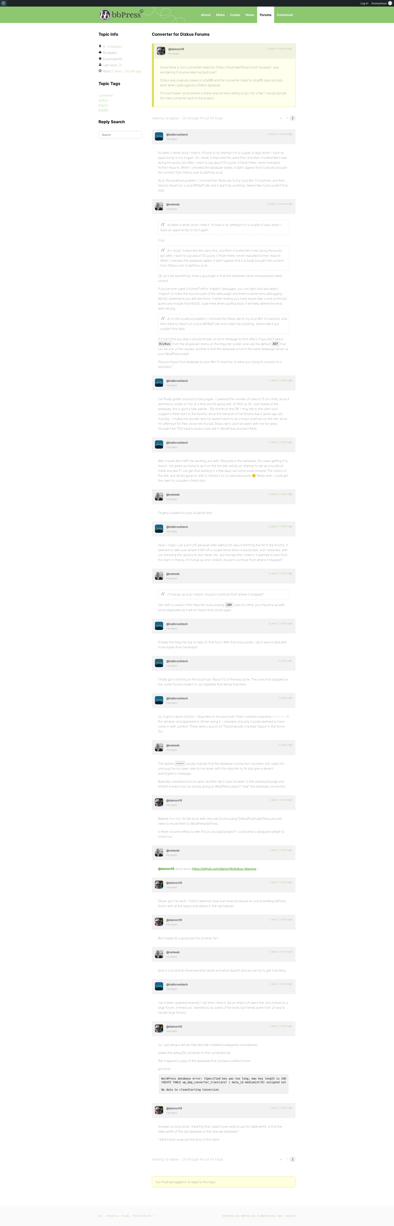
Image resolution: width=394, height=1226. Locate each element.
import (103, 105)
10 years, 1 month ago (280, 380)
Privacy (125, 1215)
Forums (265, 15)
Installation (114, 46)
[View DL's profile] (161, 51)
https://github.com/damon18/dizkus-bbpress (224, 869)
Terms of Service (141, 1215)
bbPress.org (119, 15)
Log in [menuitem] (364, 3)
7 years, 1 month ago (280, 799)
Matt (280, 1215)
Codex (235, 15)
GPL (100, 1215)
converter (105, 95)
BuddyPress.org (266, 1215)
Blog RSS (290, 1215)
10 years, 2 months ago (279, 134)
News (250, 15)
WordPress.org (230, 1215)
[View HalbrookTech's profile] (159, 136)
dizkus (103, 100)
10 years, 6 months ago (279, 48)
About (206, 15)
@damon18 (166, 869)
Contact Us (112, 1215)
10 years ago (285, 660)
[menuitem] (3, 3)
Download (285, 15)
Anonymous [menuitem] (379, 3)
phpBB (103, 110)
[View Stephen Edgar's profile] (159, 206)
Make (220, 15)
